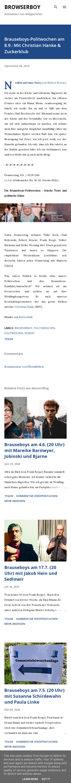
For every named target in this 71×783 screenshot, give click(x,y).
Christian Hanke (25, 306)
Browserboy (22, 6)
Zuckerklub (26, 317)
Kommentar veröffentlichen (24, 366)
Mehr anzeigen (14, 501)
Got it (46, 779)
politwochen (13, 333)
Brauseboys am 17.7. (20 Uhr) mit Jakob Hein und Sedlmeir (30, 573)
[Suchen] (56, 6)
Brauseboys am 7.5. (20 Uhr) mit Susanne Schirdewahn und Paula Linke (34, 696)
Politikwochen (44, 328)
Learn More (30, 779)
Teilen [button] (8, 339)
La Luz (8, 180)
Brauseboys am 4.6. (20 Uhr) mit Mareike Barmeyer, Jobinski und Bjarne (34, 450)
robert (30, 333)
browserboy (23, 328)
